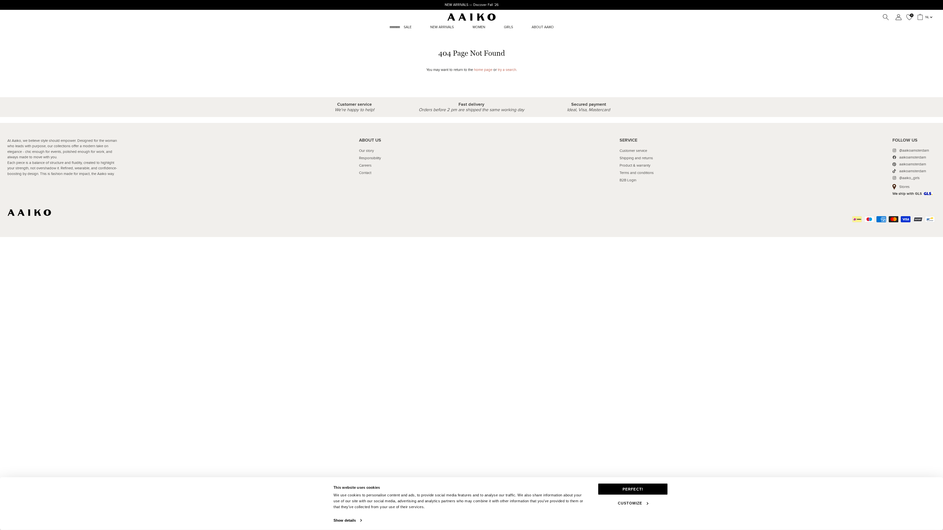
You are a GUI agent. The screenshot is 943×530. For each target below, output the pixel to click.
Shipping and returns (636, 158)
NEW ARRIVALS (442, 27)
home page (483, 69)
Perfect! (633, 489)
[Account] (897, 17)
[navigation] (370, 171)
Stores (904, 187)
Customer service (633, 150)
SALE (408, 27)
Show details (344, 520)
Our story (366, 150)
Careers (365, 165)
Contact (365, 173)
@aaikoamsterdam (914, 150)
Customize (630, 503)
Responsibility (370, 158)
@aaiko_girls (909, 178)
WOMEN (478, 27)
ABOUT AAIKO (543, 27)
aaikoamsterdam (912, 157)
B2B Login (628, 180)
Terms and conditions (637, 173)
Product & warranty (635, 165)
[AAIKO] (471, 17)
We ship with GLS (907, 193)
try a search (507, 69)
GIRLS (508, 27)
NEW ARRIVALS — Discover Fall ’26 (472, 5)
